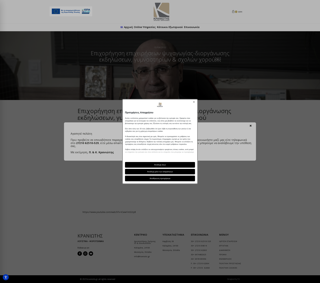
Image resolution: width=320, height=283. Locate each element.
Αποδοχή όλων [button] (160, 165)
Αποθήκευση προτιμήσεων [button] (160, 178)
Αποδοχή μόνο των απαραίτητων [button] (160, 172)
